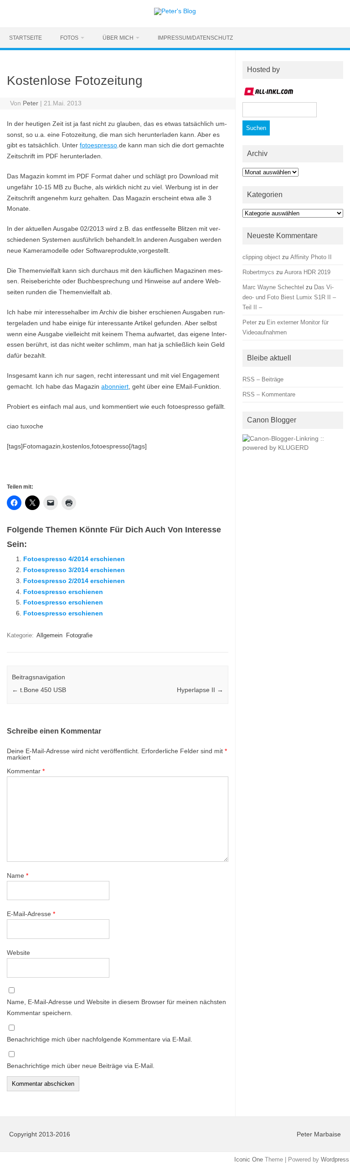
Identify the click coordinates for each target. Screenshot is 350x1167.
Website (18, 952)
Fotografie (79, 635)
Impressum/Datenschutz (195, 38)
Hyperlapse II (200, 689)
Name (17, 875)
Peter (30, 103)
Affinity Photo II (311, 257)
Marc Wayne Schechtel (273, 287)
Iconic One (248, 1159)
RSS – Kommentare (268, 394)
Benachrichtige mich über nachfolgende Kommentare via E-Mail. (99, 1039)
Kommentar (26, 771)
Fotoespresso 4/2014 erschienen (74, 559)
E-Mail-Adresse (31, 913)
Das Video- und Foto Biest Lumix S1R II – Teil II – (289, 297)
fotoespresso (98, 145)
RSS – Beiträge (262, 379)
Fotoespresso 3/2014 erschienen (74, 569)
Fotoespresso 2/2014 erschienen (74, 580)
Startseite (25, 38)
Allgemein (49, 635)
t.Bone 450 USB (39, 689)
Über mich (118, 38)
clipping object (261, 257)
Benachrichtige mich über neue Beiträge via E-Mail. (80, 1065)
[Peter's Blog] (175, 11)
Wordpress (335, 1159)
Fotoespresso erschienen (63, 591)
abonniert (115, 386)
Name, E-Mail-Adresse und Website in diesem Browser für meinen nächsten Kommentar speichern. (116, 1007)
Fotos (69, 38)
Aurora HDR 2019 (307, 272)
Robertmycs (258, 272)
